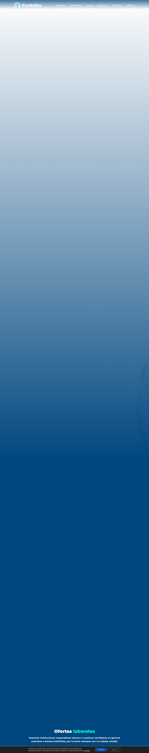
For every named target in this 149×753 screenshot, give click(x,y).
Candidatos (75, 5)
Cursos (89, 5)
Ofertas (130, 5)
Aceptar (101, 750)
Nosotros (60, 5)
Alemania (102, 5)
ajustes (87, 751)
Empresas (117, 5)
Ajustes (114, 750)
